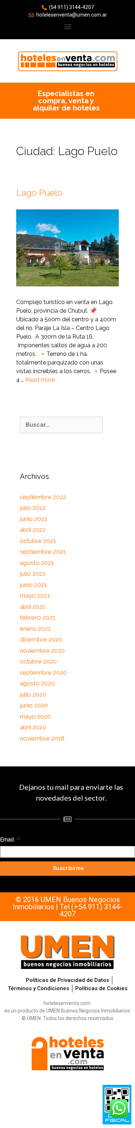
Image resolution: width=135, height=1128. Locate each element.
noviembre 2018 (42, 738)
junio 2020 (34, 705)
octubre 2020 (38, 661)
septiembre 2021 (43, 551)
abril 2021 (32, 606)
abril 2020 (33, 727)
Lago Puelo (39, 192)
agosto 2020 (37, 683)
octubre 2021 (38, 540)
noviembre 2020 (42, 650)
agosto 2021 (37, 562)
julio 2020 (33, 694)
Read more (40, 379)
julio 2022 (33, 507)
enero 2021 (35, 628)
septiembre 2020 (43, 672)
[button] (67, 26)
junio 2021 (33, 584)
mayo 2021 (35, 595)
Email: (8, 839)
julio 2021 (32, 573)
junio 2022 (34, 518)
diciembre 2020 (41, 639)
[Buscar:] (61, 425)
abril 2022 (33, 529)
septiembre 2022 (43, 496)
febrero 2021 (37, 617)
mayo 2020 (35, 716)
